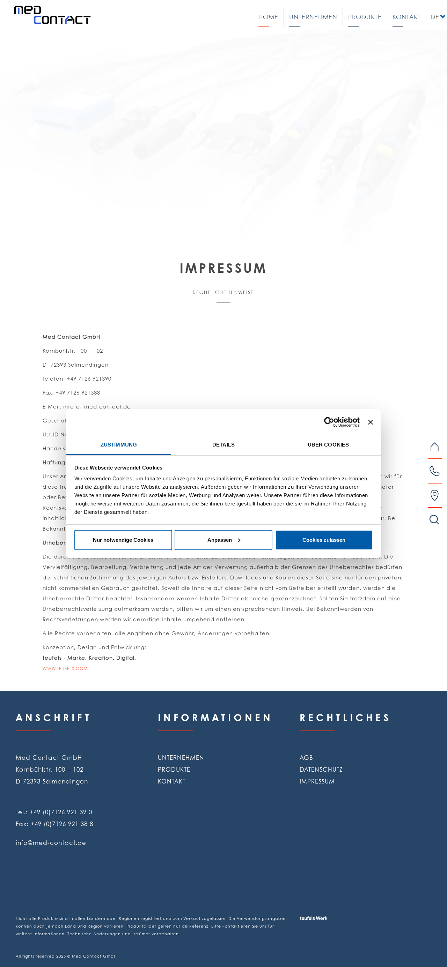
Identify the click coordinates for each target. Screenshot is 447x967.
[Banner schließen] (370, 422)
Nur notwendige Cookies (123, 540)
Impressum (317, 781)
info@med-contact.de (51, 842)
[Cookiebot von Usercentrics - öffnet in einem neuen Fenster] (329, 422)
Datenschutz (321, 769)
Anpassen (219, 540)
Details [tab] (223, 445)
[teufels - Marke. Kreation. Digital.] (329, 910)
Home (268, 16)
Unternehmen (313, 16)
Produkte (365, 16)
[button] (33, 131)
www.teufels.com (65, 669)
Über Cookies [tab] (328, 445)
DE (435, 16)
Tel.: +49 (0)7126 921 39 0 (54, 812)
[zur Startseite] (52, 14)
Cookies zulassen (323, 540)
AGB (306, 757)
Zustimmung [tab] (119, 445)
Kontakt (407, 16)
